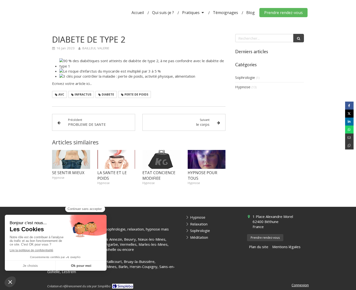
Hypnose (242, 86)
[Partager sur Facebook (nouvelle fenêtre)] (349, 106)
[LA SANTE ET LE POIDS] (116, 159)
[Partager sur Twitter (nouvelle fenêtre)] (349, 114)
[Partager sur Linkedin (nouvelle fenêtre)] (349, 122)
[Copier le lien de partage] (349, 145)
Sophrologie (245, 77)
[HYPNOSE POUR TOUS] (207, 159)
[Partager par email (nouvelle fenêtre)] (349, 137)
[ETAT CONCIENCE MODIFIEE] (161, 159)
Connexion (300, 285)
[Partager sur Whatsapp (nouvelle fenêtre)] (349, 130)
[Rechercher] (298, 38)
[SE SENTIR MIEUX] (71, 159)
